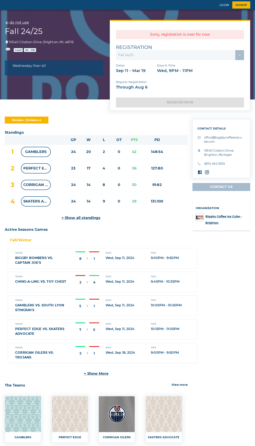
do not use (19, 22)
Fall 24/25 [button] (125, 55)
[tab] (21, 240)
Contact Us (221, 187)
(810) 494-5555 (214, 164)
